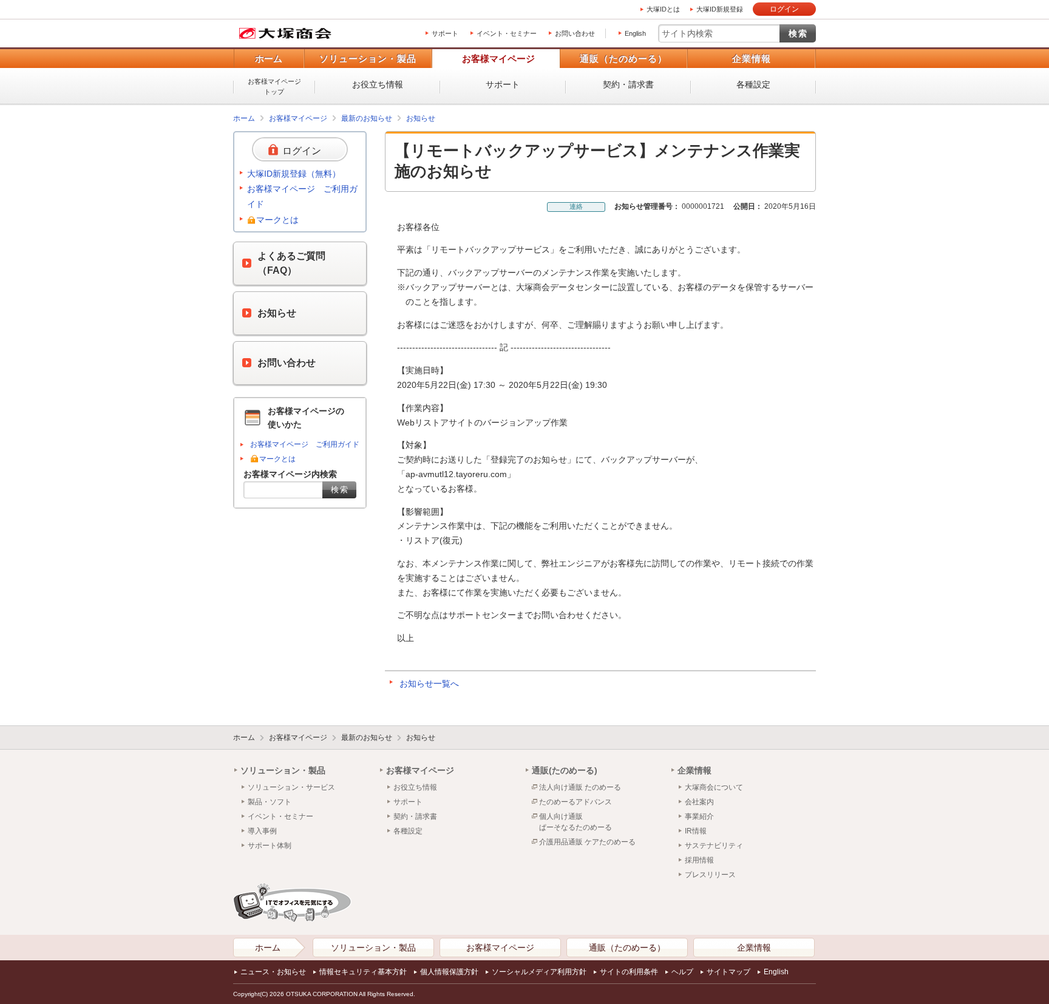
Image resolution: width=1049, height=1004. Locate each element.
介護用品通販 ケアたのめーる (587, 842)
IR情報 (696, 831)
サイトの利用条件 (629, 972)
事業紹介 (699, 816)
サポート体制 (269, 845)
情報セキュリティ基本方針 (363, 972)
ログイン (784, 9)
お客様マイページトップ (274, 86)
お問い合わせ (575, 33)
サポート (445, 33)
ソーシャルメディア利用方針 (539, 972)
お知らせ (420, 118)
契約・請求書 (628, 84)
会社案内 (699, 802)
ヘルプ (682, 972)
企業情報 (751, 58)
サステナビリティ (714, 845)
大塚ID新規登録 (719, 9)
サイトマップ (728, 972)
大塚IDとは (663, 9)
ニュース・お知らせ (273, 972)
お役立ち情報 (377, 84)
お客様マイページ (498, 58)
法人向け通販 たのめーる (580, 787)
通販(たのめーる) (564, 770)
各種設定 (753, 84)
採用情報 (699, 860)
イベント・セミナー (507, 33)
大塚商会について (714, 787)
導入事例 (262, 831)
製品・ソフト (269, 802)
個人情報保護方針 (449, 972)
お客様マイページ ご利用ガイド (302, 196)
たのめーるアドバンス (575, 802)
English (635, 33)
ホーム (268, 58)
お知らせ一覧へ (429, 683)
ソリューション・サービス (291, 787)
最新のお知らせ (366, 118)
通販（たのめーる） (623, 58)
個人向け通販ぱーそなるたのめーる (575, 822)
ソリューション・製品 (367, 58)
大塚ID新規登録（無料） (294, 173)
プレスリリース (710, 874)
